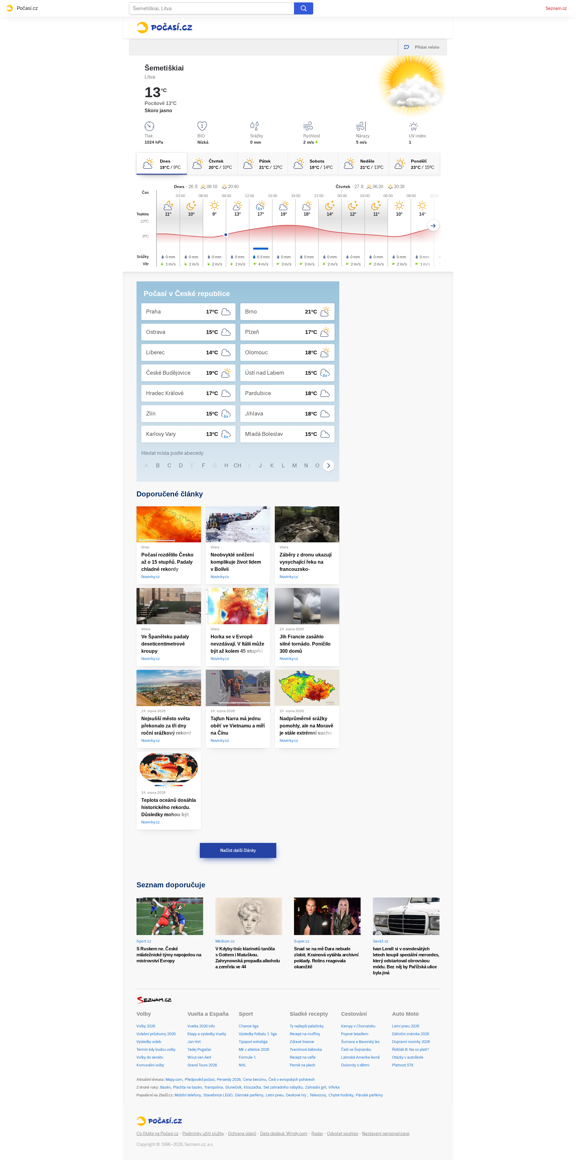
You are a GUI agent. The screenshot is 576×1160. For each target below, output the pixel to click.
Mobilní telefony (188, 1095)
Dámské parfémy (249, 1095)
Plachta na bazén (187, 1087)
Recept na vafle (303, 1057)
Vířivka (334, 1087)
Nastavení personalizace (386, 1133)
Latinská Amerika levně (360, 1057)
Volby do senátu (149, 1057)
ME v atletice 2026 (254, 1050)
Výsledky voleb (148, 1042)
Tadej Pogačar (199, 1050)
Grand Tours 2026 (202, 1065)
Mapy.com (174, 1080)
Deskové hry (296, 1095)
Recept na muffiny (305, 1034)
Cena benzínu (254, 1080)
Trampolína (213, 1087)
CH (238, 465)
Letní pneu (275, 1095)
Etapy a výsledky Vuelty (207, 1034)
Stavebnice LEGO (217, 1095)
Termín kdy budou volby (156, 1050)
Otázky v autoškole (407, 1057)
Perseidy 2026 (229, 1080)
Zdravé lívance (302, 1042)
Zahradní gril (315, 1087)
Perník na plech (302, 1065)
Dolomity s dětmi (355, 1065)
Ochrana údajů (242, 1133)
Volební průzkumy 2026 (156, 1034)
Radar (317, 1133)
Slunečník (233, 1087)
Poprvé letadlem (354, 1034)
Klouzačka (252, 1087)
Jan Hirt (194, 1042)
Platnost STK (403, 1065)
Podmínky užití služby (203, 1133)
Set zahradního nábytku (283, 1087)
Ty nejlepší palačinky (307, 1026)
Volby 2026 (145, 1026)
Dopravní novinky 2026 (411, 1042)
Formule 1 (247, 1057)
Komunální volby (150, 1065)
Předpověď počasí (199, 1080)
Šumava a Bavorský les (360, 1042)
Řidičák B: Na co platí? (410, 1050)
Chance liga (249, 1026)
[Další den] (433, 225)
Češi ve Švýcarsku (356, 1050)
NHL (242, 1065)
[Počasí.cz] (164, 27)
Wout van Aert (199, 1057)
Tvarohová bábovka (306, 1050)
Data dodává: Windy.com (284, 1133)
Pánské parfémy (369, 1095)
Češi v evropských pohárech (291, 1080)
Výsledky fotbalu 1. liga (258, 1034)
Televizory (318, 1095)
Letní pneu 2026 (405, 1026)
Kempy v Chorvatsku (358, 1026)
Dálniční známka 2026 (410, 1034)
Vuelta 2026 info (201, 1026)
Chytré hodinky (340, 1095)
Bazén (165, 1087)
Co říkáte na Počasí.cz (157, 1133)
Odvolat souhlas (342, 1133)
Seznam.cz (556, 8)
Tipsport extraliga (253, 1042)
